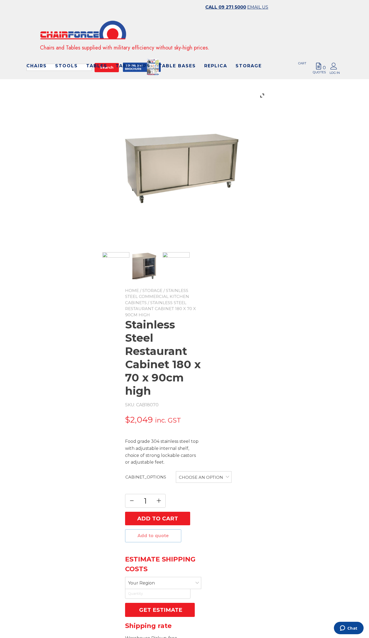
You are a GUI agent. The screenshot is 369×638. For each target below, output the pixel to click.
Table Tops (203, 69)
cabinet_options (145, 477)
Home (132, 290)
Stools (136, 69)
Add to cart (157, 518)
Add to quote (153, 535)
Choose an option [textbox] (201, 477)
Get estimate (159, 610)
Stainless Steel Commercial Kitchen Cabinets (157, 296)
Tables (166, 69)
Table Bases (115, 79)
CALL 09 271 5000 (225, 7)
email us (257, 7)
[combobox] (204, 477)
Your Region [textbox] (141, 583)
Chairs (107, 69)
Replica (153, 79)
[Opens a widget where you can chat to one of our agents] (349, 628)
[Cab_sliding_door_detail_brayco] (145, 266)
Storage (187, 79)
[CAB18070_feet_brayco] (176, 265)
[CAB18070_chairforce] (115, 265)
